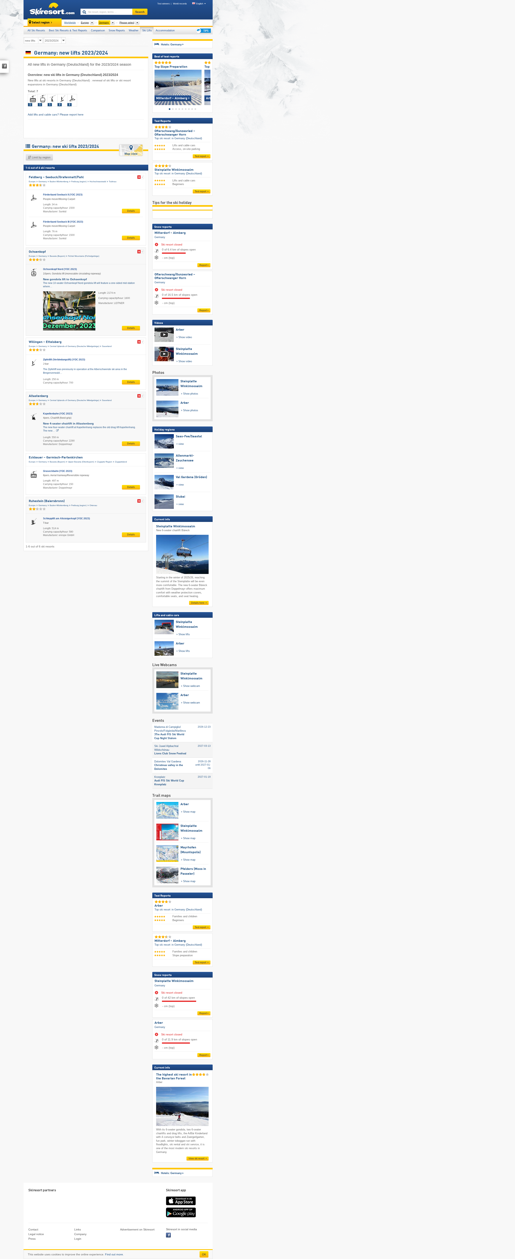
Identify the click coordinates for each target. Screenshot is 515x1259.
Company (80, 1234)
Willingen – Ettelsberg (45, 342)
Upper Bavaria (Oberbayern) (81, 462)
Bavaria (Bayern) (57, 256)
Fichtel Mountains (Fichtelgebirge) (83, 256)
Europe (32, 181)
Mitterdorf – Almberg (170, 233)
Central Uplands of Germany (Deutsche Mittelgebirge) (74, 346)
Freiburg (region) (79, 181)
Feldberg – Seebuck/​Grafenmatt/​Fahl (56, 177)
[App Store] (181, 1205)
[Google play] (181, 1216)
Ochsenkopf (37, 252)
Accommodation (165, 30)
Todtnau (112, 181)
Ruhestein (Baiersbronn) (47, 501)
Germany (42, 181)
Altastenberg (38, 396)
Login (77, 1238)
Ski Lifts (147, 30)
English (199, 3)
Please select (126, 22)
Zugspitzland (121, 462)
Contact (33, 1229)
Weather (133, 30)
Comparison (98, 30)
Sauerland (107, 346)
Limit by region (40, 157)
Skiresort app (176, 1190)
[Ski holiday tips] (203, 30)
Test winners (163, 3)
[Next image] (207, 86)
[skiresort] (50, 9)
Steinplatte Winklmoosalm (174, 981)
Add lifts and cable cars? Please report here (55, 114)
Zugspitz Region (104, 462)
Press (32, 1238)
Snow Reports (117, 30)
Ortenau (93, 505)
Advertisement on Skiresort (137, 1229)
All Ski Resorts (36, 30)
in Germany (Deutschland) (187, 138)
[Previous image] (157, 86)
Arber (158, 1023)
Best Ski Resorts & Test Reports (68, 30)
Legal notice (36, 1234)
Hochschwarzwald (98, 181)
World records (180, 3)
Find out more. (114, 1254)
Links (77, 1229)
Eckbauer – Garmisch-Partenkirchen (56, 457)
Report (203, 265)
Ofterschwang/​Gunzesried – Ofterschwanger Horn (174, 276)
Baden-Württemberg (59, 181)
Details (131, 211)
